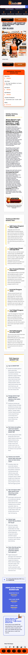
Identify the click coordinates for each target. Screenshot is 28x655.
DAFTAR (20, 19)
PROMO (4, 651)
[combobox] (12, 6)
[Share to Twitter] (6, 647)
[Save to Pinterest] (17, 647)
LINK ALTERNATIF (19, 651)
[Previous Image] (2, 43)
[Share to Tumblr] (25, 647)
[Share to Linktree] (13, 647)
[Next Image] (25, 43)
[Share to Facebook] (9, 647)
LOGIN (7, 19)
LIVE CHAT (24, 651)
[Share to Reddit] (21, 647)
